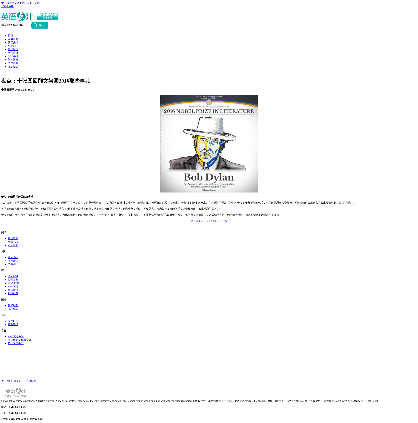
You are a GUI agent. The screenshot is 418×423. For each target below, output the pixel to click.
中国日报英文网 (10, 2)
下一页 (224, 220)
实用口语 (13, 321)
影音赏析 (13, 279)
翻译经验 (13, 305)
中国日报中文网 (30, 2)
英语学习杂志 (16, 343)
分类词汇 (13, 46)
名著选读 (13, 241)
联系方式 (19, 381)
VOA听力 (13, 283)
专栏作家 (13, 309)
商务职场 (13, 324)
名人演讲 (13, 52)
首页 (10, 35)
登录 (4, 6)
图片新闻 (13, 63)
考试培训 (13, 66)
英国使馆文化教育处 (19, 339)
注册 (11, 6)
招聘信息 (31, 381)
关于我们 (6, 381)
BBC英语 (13, 56)
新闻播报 (13, 59)
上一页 (194, 220)
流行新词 (13, 49)
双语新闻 (13, 39)
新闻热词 (13, 42)
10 (218, 220)
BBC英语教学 (16, 336)
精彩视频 (13, 293)
